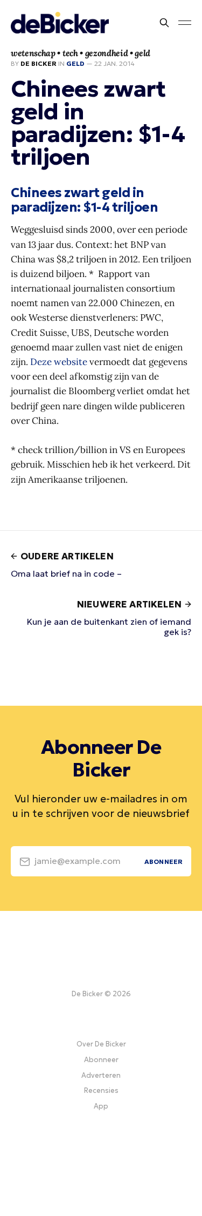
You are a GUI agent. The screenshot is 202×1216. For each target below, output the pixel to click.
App (101, 1106)
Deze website (58, 362)
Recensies (101, 1090)
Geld (75, 63)
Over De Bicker (101, 1044)
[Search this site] (164, 23)
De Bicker (38, 63)
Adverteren (101, 1075)
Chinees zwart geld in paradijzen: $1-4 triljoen (84, 200)
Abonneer (101, 1059)
